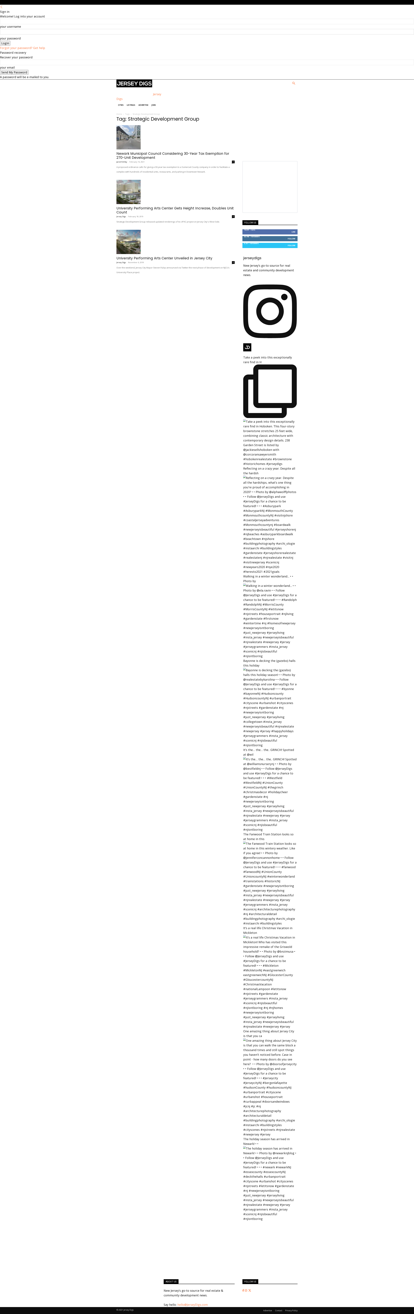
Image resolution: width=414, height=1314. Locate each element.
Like (293, 232)
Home (119, 114)
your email (7, 67)
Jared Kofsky (121, 162)
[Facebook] (243, 1290)
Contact (278, 1310)
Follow (291, 238)
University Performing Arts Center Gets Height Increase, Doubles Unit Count (175, 210)
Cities (121, 105)
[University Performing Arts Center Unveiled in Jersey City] (175, 242)
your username (10, 26)
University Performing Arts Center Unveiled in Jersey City (164, 258)
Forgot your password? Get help (22, 48)
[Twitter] (249, 1290)
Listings (131, 105)
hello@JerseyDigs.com (192, 1305)
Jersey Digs (121, 216)
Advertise (143, 105)
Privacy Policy (291, 1310)
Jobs (154, 105)
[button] (294, 83)
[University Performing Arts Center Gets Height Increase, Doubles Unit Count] (175, 192)
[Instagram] (246, 1290)
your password (10, 38)
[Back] (1, 7)
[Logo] (134, 86)
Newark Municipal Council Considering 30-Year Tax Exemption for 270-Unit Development (172, 155)
